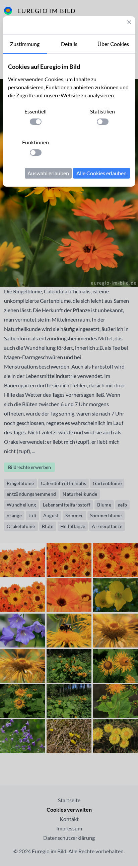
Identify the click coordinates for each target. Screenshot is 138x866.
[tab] (25, 44)
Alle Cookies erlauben (101, 173)
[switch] (36, 121)
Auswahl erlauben (48, 173)
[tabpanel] (69, 120)
